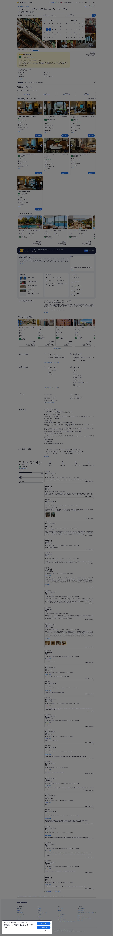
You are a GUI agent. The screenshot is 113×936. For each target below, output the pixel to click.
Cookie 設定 (43, 930)
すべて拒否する (43, 927)
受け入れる (43, 923)
